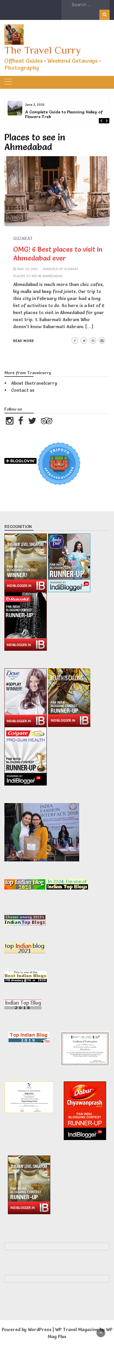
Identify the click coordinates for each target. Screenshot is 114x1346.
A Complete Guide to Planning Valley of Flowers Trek (64, 114)
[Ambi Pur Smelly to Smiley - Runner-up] (69, 561)
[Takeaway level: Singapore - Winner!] (26, 561)
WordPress (39, 1329)
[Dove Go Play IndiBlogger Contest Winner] (26, 696)
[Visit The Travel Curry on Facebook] (20, 422)
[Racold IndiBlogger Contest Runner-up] (25, 620)
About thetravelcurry (34, 383)
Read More (23, 341)
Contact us (22, 390)
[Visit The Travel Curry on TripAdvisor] (46, 422)
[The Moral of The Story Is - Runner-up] (25, 755)
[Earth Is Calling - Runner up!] (69, 696)
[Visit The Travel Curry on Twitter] (32, 422)
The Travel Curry (42, 50)
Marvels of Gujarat (61, 269)
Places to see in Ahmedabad (38, 276)
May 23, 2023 (27, 269)
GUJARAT (23, 238)
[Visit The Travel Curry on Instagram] (9, 422)
